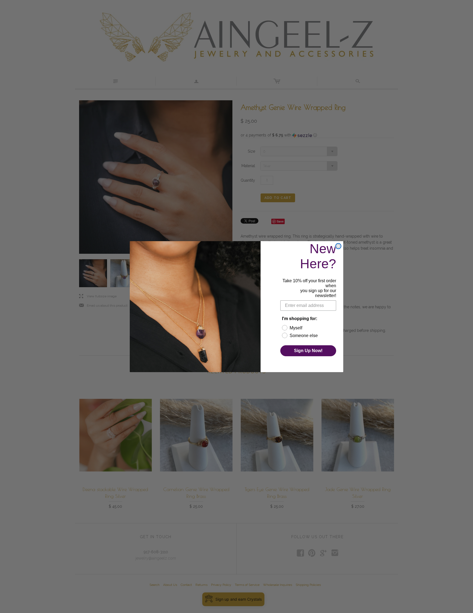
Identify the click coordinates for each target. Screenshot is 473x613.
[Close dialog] (338, 246)
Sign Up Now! (308, 350)
